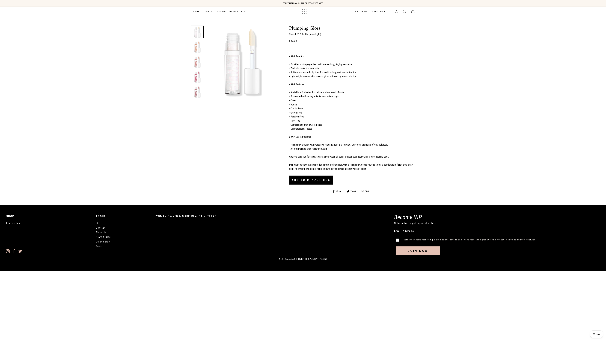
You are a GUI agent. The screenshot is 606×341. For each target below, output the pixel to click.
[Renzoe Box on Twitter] (20, 251)
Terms (99, 246)
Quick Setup (103, 241)
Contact (100, 227)
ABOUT (208, 11)
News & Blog (103, 237)
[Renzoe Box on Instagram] (8, 251)
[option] (303, 3)
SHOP (196, 11)
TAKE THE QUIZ (381, 11)
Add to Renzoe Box (311, 180)
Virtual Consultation (231, 11)
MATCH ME (361, 11)
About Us (101, 232)
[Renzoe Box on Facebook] (14, 251)
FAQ (98, 223)
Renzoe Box (13, 223)
